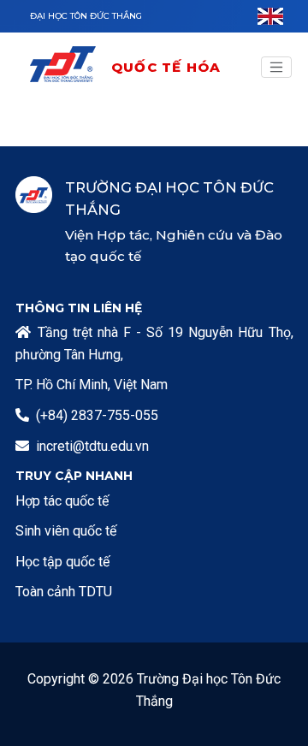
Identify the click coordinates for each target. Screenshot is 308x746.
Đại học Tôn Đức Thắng (86, 15)
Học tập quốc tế (62, 562)
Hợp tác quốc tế (62, 501)
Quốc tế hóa (166, 67)
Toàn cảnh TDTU (63, 591)
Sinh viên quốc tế (65, 531)
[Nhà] (69, 67)
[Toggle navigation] (276, 67)
